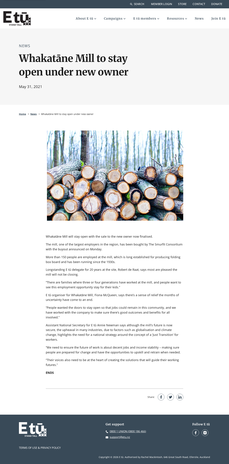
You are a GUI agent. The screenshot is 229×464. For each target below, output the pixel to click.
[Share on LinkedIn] (180, 397)
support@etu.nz (120, 437)
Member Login (161, 4)
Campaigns (113, 18)
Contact (199, 4)
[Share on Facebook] (161, 397)
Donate (216, 4)
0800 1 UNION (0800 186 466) (128, 431)
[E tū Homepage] (17, 18)
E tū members (144, 18)
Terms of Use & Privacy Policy (40, 448)
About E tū (84, 18)
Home (22, 114)
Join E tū (218, 18)
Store (182, 4)
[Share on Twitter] (170, 397)
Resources (175, 18)
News (199, 18)
